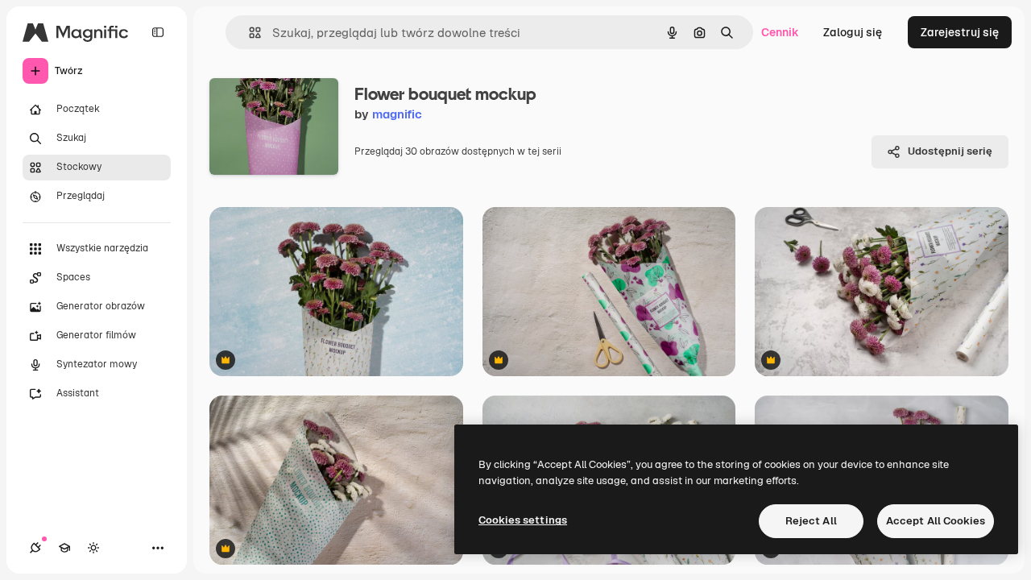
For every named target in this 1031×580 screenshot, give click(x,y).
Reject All (811, 521)
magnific (397, 114)
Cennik (780, 32)
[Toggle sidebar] (158, 32)
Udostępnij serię (950, 151)
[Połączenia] (35, 548)
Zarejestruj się (960, 32)
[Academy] (64, 548)
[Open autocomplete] (248, 33)
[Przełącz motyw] (93, 548)
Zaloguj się (852, 32)
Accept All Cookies (935, 521)
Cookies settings (522, 520)
